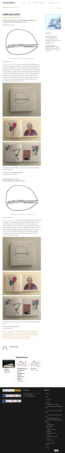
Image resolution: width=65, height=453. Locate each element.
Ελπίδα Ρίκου (22, 337)
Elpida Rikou (11, 334)
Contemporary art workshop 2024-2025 (53, 415)
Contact (58, 8)
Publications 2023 (20, 331)
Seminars (49, 427)
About (29, 2)
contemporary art (34, 331)
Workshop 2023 (50, 424)
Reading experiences (51, 433)
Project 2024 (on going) (52, 436)
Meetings (49, 431)
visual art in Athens (13, 337)
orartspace (6, 17)
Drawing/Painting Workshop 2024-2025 (53, 420)
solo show (5, 337)
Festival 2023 (33, 368)
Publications (35, 334)
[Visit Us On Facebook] (55, 450)
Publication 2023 (50, 443)
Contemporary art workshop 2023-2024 (53, 411)
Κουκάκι (28, 337)
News (58, 2)
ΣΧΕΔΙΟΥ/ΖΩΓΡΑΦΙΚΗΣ (50, 39)
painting (29, 334)
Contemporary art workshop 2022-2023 (53, 407)
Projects (48, 434)
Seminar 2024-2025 (51, 429)
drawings (5, 334)
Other (4, 331)
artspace (27, 331)
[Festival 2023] (35, 363)
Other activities (50, 2)
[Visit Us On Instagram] (57, 450)
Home (24, 2)
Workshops (42, 2)
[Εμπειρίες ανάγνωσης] (9, 363)
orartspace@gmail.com (30, 396)
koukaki (17, 334)
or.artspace (23, 334)
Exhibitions (35, 2)
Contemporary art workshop (53, 404)
